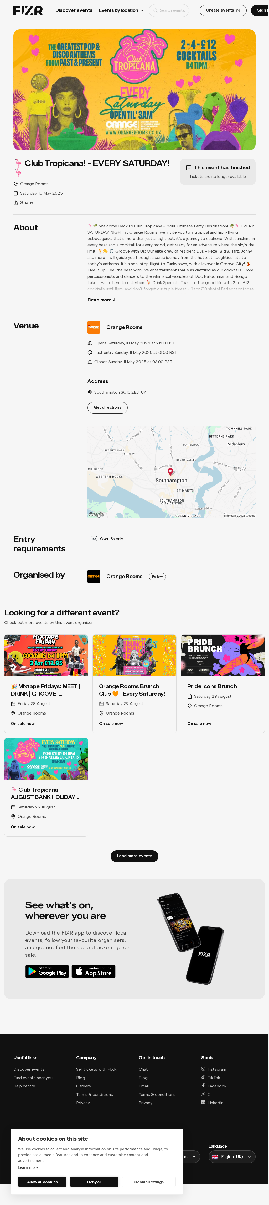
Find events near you (33, 1077)
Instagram (217, 1069)
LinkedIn (215, 1102)
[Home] (28, 11)
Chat (143, 1069)
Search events (172, 10)
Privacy (83, 1102)
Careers (83, 1086)
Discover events (73, 10)
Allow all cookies (42, 1182)
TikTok (214, 1077)
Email (144, 1086)
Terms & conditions (94, 1094)
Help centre (24, 1086)
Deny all (94, 1182)
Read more (99, 299)
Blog (80, 1077)
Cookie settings (149, 1182)
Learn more (28, 1167)
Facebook (217, 1086)
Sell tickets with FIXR (96, 1069)
